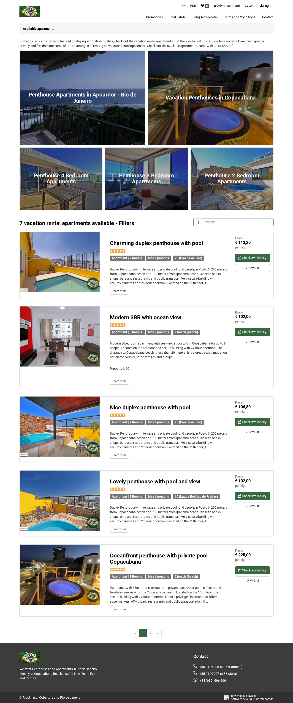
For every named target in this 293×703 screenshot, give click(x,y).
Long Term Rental (205, 17)
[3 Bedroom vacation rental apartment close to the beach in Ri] (60, 336)
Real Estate (178, 17)
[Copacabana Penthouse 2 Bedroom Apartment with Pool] (60, 427)
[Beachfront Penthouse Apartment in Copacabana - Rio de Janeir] (60, 575)
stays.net (251, 695)
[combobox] (238, 222)
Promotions (154, 17)
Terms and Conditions (239, 17)
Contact (268, 17)
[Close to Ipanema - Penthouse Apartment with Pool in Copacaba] (60, 501)
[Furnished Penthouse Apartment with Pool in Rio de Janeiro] (60, 262)
